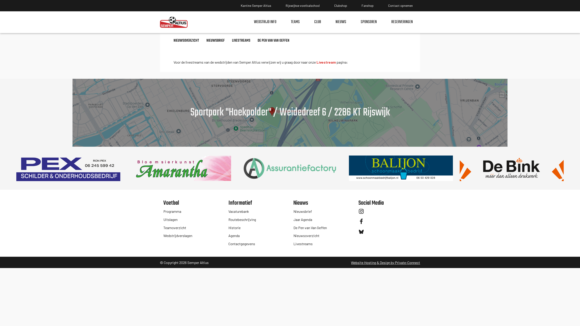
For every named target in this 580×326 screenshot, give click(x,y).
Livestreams (303, 244)
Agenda (234, 235)
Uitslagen (170, 219)
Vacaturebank (238, 211)
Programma (172, 211)
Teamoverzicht (174, 227)
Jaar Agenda (302, 219)
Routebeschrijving (242, 219)
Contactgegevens (241, 244)
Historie (234, 227)
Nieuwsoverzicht (306, 235)
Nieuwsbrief (302, 211)
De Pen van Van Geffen (310, 227)
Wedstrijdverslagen (177, 235)
